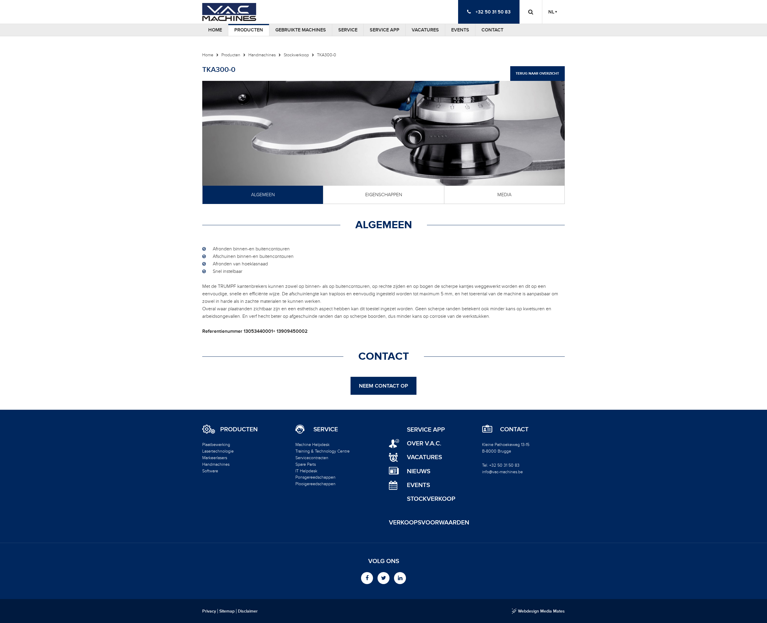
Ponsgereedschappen (315, 477)
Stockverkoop (296, 55)
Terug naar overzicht (537, 73)
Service (347, 30)
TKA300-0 (326, 55)
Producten (248, 30)
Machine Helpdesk (312, 444)
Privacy (209, 611)
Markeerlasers (214, 457)
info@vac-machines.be (502, 471)
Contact (492, 30)
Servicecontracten (311, 457)
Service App (384, 30)
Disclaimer (248, 611)
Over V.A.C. (424, 443)
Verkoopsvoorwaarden (429, 522)
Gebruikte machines (300, 30)
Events (460, 30)
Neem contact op (383, 385)
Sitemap (227, 611)
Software (210, 471)
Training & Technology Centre (322, 451)
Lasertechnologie (218, 451)
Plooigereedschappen (315, 483)
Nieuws (418, 471)
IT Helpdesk (306, 471)
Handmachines (262, 55)
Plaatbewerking (216, 444)
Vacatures (425, 30)
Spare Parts (305, 464)
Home (215, 30)
